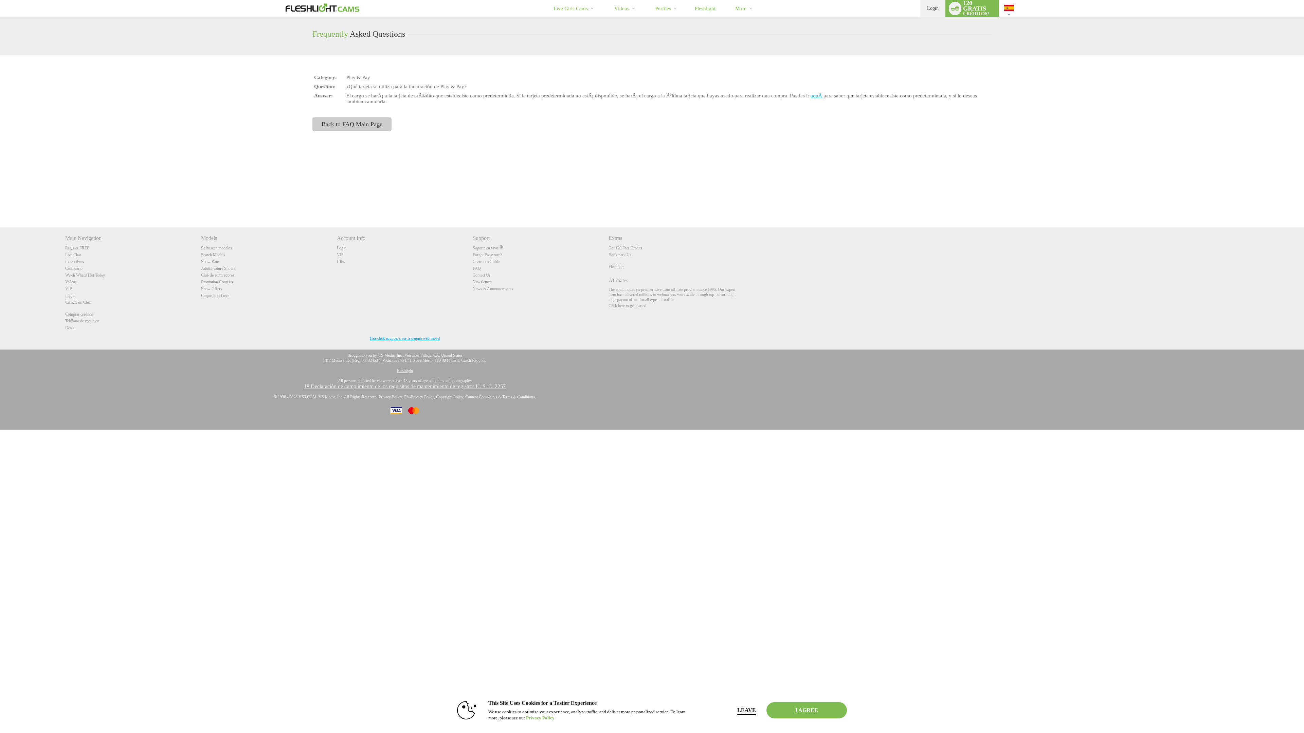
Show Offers (211, 288)
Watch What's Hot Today (85, 275)
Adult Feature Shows (218, 268)
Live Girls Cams (571, 8)
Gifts (341, 261)
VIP (68, 288)
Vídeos (621, 8)
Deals (69, 327)
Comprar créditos (79, 314)
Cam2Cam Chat (78, 302)
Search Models (213, 254)
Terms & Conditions (518, 397)
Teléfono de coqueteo (82, 321)
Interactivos (74, 261)
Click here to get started (627, 305)
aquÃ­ (816, 95)
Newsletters (482, 282)
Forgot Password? (487, 254)
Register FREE (77, 248)
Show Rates (210, 261)
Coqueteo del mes (215, 295)
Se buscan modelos (216, 248)
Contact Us (482, 275)
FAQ (477, 268)
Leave (746, 710)
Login (933, 8)
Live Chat (73, 254)
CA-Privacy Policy (419, 397)
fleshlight (705, 8)
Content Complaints (481, 397)
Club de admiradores (217, 275)
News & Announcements (493, 288)
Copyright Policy (449, 397)
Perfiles (663, 8)
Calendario (74, 268)
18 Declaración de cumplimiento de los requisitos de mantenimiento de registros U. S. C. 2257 (405, 386)
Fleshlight (616, 266)
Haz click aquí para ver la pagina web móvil (405, 338)
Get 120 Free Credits (625, 248)
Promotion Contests (217, 282)
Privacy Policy (390, 397)
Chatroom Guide (486, 261)
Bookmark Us (620, 254)
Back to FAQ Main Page (352, 124)
